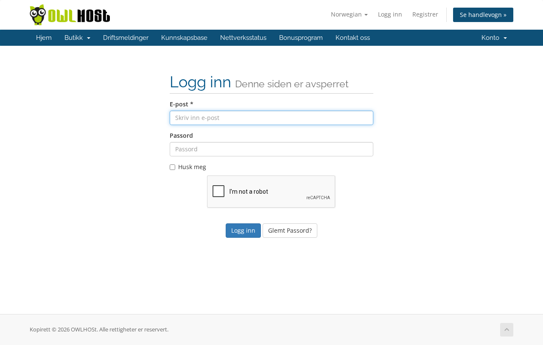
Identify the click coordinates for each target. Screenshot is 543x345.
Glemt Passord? (290, 230)
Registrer (425, 14)
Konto (492, 38)
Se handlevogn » (483, 15)
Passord (181, 135)
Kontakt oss (353, 38)
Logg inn (390, 14)
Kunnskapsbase (184, 38)
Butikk (75, 38)
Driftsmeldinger (125, 38)
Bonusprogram (301, 38)
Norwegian (347, 14)
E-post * (181, 104)
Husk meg (192, 167)
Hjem (44, 38)
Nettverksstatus (243, 38)
